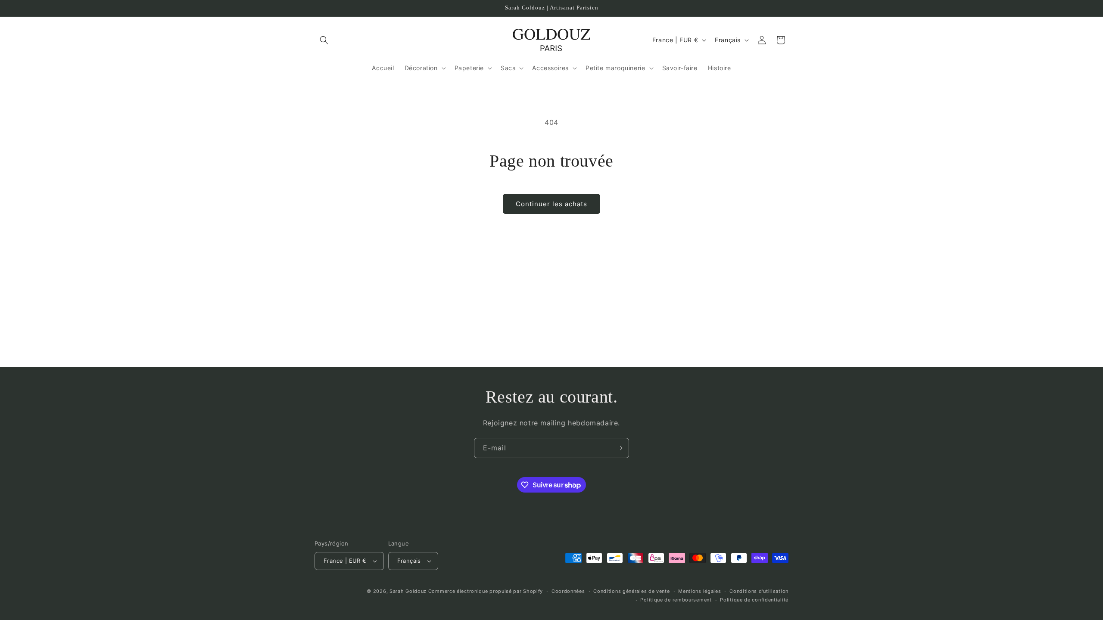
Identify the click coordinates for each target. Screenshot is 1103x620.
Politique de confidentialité (754, 600)
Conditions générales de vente (631, 591)
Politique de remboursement (675, 600)
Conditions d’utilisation (758, 591)
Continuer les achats (551, 204)
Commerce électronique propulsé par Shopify (485, 591)
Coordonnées (568, 591)
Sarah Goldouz (408, 591)
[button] (324, 40)
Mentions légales (699, 591)
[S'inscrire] (619, 448)
